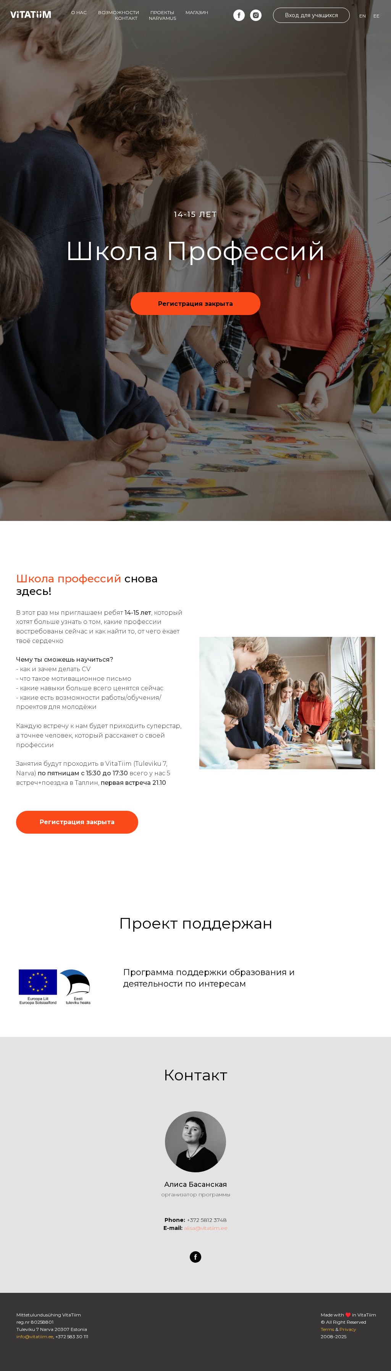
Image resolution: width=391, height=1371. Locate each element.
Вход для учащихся (311, 15)
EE (376, 16)
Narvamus (162, 18)
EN (362, 16)
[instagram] (256, 15)
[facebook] (239, 15)
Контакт (126, 18)
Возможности (118, 12)
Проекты (162, 12)
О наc (79, 12)
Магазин (197, 12)
